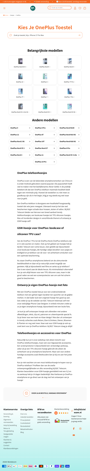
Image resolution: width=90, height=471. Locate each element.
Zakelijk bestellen (26, 417)
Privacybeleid (25, 420)
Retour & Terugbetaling (9, 429)
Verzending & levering (8, 415)
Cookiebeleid (25, 423)
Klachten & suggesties (7, 441)
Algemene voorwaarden (8, 420)
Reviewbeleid (25, 426)
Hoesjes (12, 15)
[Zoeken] (79, 35)
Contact (6, 445)
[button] (4, 8)
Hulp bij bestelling (10, 425)
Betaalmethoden (26, 429)
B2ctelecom (12, 462)
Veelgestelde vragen (8, 435)
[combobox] (59, 7)
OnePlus (18, 15)
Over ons (23, 414)
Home (6, 15)
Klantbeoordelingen (11, 448)
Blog (22, 432)
